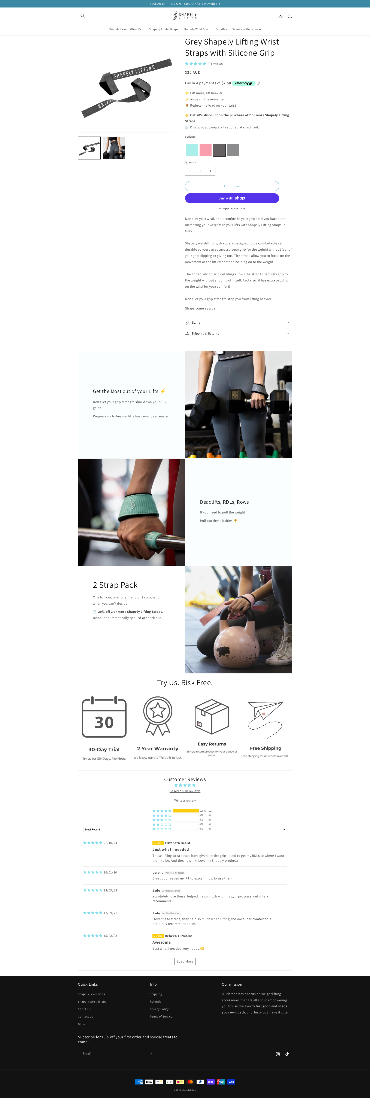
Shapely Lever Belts (91, 994)
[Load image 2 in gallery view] (114, 148)
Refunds (155, 1001)
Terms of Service (161, 1016)
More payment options (232, 208)
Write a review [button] (185, 800)
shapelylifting (189, 1090)
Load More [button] (185, 961)
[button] (82, 16)
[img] (92, 843)
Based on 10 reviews (185, 791)
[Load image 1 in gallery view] (89, 148)
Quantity (190, 162)
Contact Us (85, 1016)
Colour (190, 137)
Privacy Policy (159, 1009)
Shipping (156, 994)
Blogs (82, 1024)
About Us (84, 1009)
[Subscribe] (150, 1054)
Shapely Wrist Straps (92, 1001)
